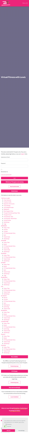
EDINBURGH (4, 277)
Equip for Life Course (9, 204)
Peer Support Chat (8, 211)
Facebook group (14, 366)
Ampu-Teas (7, 227)
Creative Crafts (7, 202)
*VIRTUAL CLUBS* (5, 198)
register (23, 154)
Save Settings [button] (21, 430)
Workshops (6, 222)
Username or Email (5, 157)
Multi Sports (7, 305)
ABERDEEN (4, 226)
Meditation (6, 209)
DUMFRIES (3, 253)
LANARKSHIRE (4, 321)
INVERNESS (4, 310)
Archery (6, 229)
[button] (5, 424)
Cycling (5, 231)
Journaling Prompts (9, 207)
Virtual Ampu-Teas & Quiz (10, 218)
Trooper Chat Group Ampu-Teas (12, 213)
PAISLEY (3, 334)
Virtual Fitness (7, 220)
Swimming (6, 248)
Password (3, 163)
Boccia (5, 297)
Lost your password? (6, 175)
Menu (24, 3)
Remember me (4, 171)
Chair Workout (7, 200)
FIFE (2, 286)
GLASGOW (4, 296)
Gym (5, 235)
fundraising (23, 408)
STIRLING (3, 345)
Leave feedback (14, 397)
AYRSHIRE (3, 240)
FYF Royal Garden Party (9, 233)
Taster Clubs (7, 237)
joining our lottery (15, 410)
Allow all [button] (8, 430)
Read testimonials (14, 186)
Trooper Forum (7, 215)
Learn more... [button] (21, 422)
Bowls (5, 244)
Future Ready (7, 205)
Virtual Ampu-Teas (8, 216)
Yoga (5, 224)
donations (17, 408)
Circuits (6, 299)
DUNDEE (3, 262)
